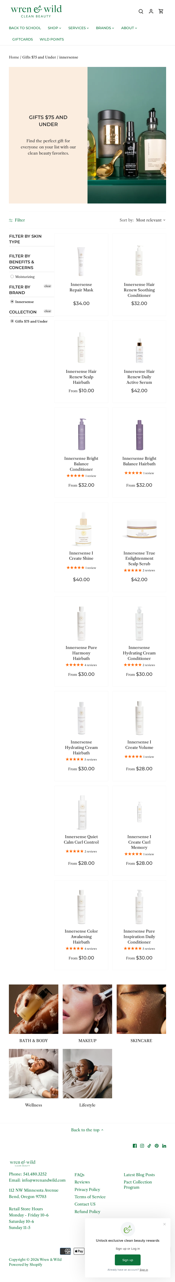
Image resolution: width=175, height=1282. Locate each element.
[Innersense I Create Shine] (81, 528)
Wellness (33, 1105)
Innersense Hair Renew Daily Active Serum (139, 377)
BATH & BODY (33, 1040)
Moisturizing (24, 277)
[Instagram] (142, 1145)
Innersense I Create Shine (81, 556)
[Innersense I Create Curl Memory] (139, 812)
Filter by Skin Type (25, 239)
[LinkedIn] (164, 1145)
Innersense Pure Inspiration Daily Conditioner (139, 936)
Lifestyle (87, 1105)
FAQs (79, 1175)
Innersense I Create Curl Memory (139, 842)
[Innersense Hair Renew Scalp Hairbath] (81, 347)
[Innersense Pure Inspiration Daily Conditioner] (139, 907)
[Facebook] (135, 1145)
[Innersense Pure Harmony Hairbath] (81, 623)
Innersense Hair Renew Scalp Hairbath (81, 377)
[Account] (151, 11)
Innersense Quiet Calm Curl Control (81, 839)
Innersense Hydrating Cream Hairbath (81, 747)
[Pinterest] (157, 1145)
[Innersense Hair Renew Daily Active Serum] (139, 347)
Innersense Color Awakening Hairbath (81, 936)
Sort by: (127, 220)
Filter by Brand (19, 290)
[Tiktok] (149, 1145)
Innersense (24, 302)
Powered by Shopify (25, 1264)
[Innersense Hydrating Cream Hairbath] (81, 717)
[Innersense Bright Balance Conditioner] (81, 434)
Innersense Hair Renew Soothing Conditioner (139, 290)
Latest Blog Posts (139, 1175)
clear (47, 286)
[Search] (141, 11)
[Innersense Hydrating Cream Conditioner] (139, 623)
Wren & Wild (51, 1259)
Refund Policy (87, 1211)
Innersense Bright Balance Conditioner (81, 464)
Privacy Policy (87, 1189)
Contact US (85, 1204)
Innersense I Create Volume (139, 745)
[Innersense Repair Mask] (81, 260)
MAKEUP (87, 1040)
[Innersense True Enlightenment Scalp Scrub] (139, 528)
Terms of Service (90, 1197)
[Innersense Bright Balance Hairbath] (139, 434)
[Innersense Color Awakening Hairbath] (81, 907)
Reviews (82, 1182)
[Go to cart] (161, 11)
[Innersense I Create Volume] (139, 717)
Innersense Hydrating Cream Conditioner (139, 653)
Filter (19, 220)
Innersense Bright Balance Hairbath (139, 461)
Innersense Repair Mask (81, 287)
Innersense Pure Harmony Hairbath (81, 653)
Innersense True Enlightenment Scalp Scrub (139, 558)
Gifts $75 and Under (31, 321)
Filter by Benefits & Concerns (21, 262)
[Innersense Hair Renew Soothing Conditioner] (139, 260)
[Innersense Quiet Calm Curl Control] (81, 812)
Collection (23, 312)
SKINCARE (141, 1040)
